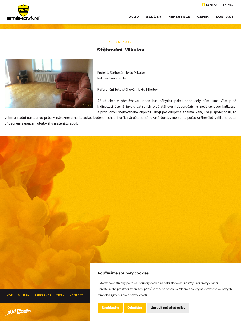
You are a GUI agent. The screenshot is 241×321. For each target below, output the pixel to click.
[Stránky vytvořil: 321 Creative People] (18, 312)
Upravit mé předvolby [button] (168, 307)
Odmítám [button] (134, 307)
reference (179, 17)
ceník (203, 17)
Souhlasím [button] (110, 307)
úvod (133, 17)
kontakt (225, 17)
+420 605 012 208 (219, 5)
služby (153, 17)
